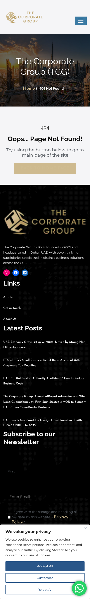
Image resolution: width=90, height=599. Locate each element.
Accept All (45, 566)
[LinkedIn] (25, 272)
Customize (45, 578)
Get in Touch (12, 308)
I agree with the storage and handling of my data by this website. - (44, 517)
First (11, 471)
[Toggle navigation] (81, 21)
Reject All (45, 590)
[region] (45, 562)
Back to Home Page (45, 168)
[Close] (85, 528)
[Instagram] (6, 272)
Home (29, 88)
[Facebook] (15, 272)
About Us (9, 319)
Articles (8, 297)
